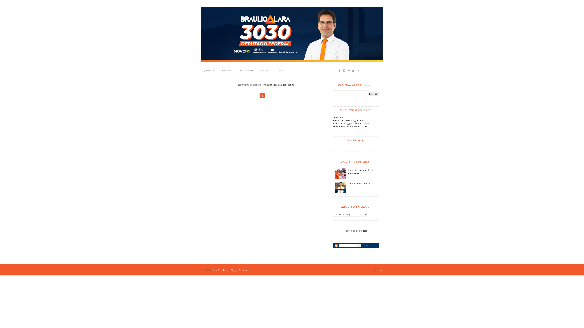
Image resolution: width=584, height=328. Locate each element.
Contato (264, 71)
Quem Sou (209, 71)
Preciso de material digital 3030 (348, 120)
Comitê (279, 71)
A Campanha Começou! (360, 183)
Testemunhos (246, 71)
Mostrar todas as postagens (278, 84)
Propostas (227, 71)
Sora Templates (220, 270)
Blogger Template (240, 270)
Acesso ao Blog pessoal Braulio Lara (351, 123)
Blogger (363, 230)
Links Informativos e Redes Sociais (350, 126)
